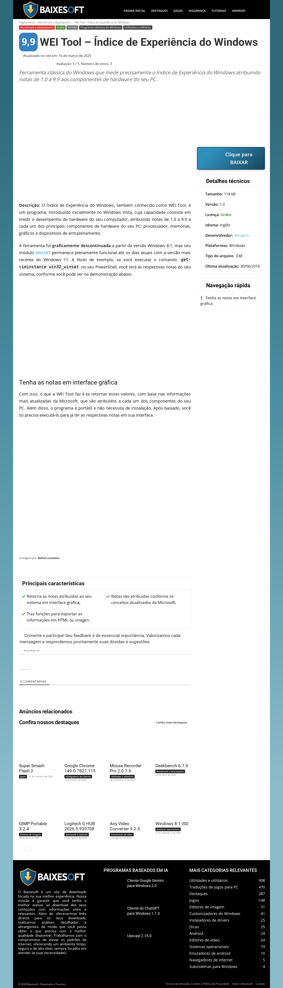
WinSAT (43, 252)
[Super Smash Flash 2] (34, 745)
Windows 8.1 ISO (171, 823)
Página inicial (27, 22)
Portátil (72, 27)
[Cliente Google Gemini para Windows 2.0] (114, 887)
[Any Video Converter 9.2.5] (125, 803)
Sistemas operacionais (168, 829)
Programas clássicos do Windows (100, 27)
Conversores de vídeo (121, 834)
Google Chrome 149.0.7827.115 (80, 768)
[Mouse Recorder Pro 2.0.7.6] (125, 745)
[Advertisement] (142, 115)
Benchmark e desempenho (54, 22)
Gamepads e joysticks (77, 834)
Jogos (23, 776)
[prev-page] (21, 849)
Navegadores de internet (78, 776)
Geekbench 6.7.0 (171, 765)
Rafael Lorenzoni (48, 558)
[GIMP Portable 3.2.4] (34, 803)
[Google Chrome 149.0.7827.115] (79, 745)
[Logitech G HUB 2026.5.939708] (79, 803)
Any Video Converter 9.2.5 (125, 826)
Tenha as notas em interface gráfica (228, 300)
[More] (257, 568)
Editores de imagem (30, 834)
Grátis (60, 27)
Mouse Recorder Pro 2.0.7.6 (126, 768)
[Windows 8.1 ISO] (170, 803)
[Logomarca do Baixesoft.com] (53, 10)
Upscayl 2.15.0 (139, 936)
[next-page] (28, 849)
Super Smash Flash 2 (32, 768)
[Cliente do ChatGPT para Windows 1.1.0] (114, 915)
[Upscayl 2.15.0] (114, 943)
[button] (256, 10)
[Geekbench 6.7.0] (170, 745)
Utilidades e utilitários (138, 27)
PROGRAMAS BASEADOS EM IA (136, 870)
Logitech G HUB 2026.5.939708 (79, 826)
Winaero (241, 235)
